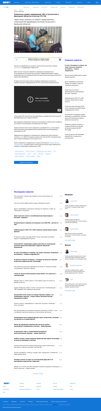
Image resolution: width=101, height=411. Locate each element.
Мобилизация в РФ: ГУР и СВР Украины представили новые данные (74, 99)
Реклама (30, 401)
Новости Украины (30, 156)
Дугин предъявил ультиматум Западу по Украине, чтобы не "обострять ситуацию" (74, 83)
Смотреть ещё (38, 373)
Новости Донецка (19, 151)
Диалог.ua (55, 404)
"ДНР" (29, 153)
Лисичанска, (18, 67)
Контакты (22, 401)
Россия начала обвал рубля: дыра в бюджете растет (32, 203)
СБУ (55, 151)
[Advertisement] (38, 176)
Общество (48, 153)
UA (4, 7)
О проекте (5, 401)
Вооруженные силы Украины (44, 151)
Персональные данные (42, 401)
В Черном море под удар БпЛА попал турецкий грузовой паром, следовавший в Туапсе (75, 108)
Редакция (14, 401)
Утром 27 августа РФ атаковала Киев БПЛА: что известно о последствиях (74, 136)
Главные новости (73, 60)
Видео (38, 156)
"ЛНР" (34, 153)
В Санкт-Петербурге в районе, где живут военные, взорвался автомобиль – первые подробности (76, 68)
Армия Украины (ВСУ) (20, 153)
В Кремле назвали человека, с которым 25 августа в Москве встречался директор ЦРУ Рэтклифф (74, 127)
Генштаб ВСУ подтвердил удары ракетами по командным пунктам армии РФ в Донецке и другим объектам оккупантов (75, 117)
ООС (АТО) (40, 153)
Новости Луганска (30, 151)
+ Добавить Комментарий (26, 162)
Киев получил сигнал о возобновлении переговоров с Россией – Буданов (74, 91)
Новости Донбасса (19, 156)
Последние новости (24, 192)
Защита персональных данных (59, 401)
